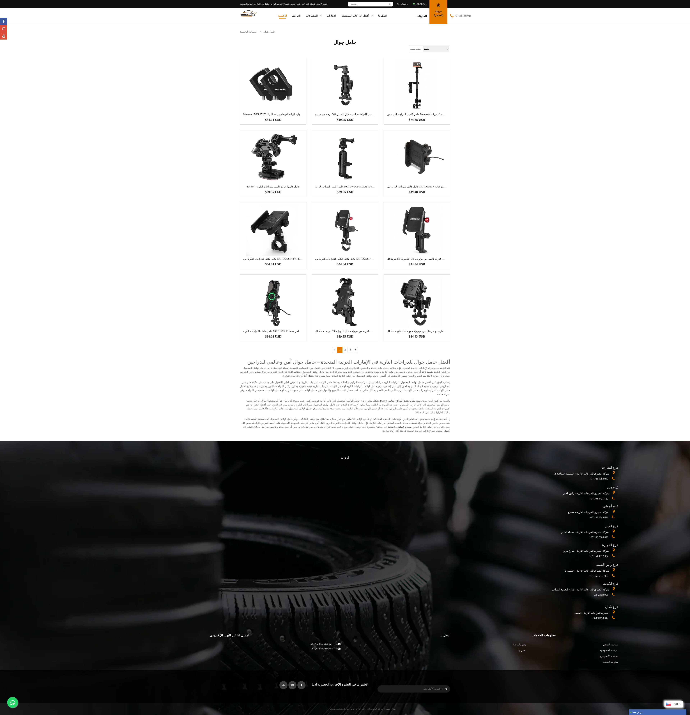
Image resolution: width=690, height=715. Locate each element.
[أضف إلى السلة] (273, 96)
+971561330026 (463, 15)
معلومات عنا (519, 644)
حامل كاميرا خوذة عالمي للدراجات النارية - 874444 (273, 186)
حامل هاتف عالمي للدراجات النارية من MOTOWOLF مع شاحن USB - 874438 (356, 259)
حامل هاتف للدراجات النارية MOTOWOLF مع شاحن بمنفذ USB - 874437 (281, 331)
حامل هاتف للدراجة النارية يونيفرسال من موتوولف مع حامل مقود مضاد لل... (427, 331)
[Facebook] (3, 21)
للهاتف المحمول (409, 382)
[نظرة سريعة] (283, 96)
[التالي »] (355, 350)
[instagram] (3, 28)
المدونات (422, 16)
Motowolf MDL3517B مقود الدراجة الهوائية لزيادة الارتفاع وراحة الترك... (281, 114)
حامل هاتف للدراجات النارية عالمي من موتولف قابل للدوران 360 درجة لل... (426, 259)
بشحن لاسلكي (404, 427)
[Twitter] (3, 36)
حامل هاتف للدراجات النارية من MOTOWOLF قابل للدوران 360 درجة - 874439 (284, 259)
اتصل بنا (522, 650)
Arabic (421, 4)
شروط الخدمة (610, 662)
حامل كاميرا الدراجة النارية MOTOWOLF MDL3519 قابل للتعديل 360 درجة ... (356, 186)
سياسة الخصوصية (609, 650)
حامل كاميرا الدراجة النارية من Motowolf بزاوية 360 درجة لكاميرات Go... (425, 114)
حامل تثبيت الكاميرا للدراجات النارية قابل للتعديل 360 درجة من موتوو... (352, 114)
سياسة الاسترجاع (609, 656)
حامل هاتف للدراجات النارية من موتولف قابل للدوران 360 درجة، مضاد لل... (354, 331)
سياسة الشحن (610, 644)
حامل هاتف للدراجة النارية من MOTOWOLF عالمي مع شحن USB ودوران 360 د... (430, 186)
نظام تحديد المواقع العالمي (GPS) (397, 400)
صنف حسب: (415, 49)
